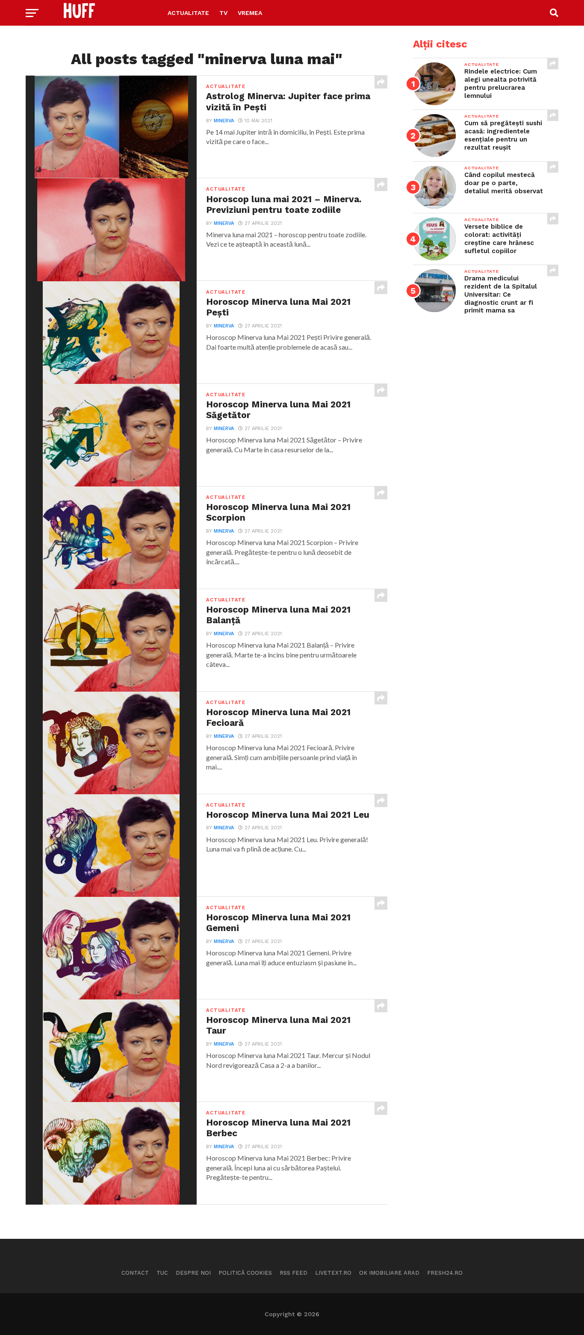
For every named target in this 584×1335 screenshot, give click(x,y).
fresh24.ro (445, 1273)
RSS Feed (293, 1273)
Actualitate (188, 12)
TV (223, 12)
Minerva (224, 121)
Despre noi (193, 1273)
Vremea (250, 12)
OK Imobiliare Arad (389, 1273)
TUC (162, 1273)
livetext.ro (333, 1273)
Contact (135, 1273)
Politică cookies (245, 1273)
